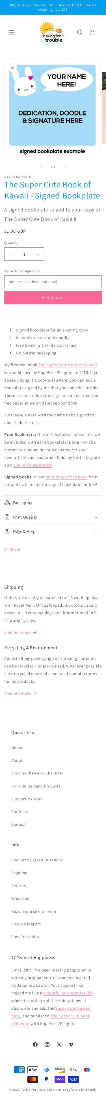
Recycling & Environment (34, 911)
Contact (18, 824)
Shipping (19, 872)
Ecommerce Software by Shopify (73, 1090)
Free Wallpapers (26, 923)
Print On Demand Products (35, 786)
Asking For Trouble (34, 1090)
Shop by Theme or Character (37, 773)
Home (16, 747)
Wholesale (20, 898)
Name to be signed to (22, 271)
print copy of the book (66, 477)
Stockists (19, 811)
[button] (11, 32)
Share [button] (15, 549)
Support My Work (27, 798)
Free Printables (25, 936)
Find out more (17, 632)
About (17, 760)
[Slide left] (40, 166)
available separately (32, 465)
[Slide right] (65, 166)
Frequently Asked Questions (37, 860)
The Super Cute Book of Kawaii (67, 364)
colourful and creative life (67, 993)
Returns (18, 885)
